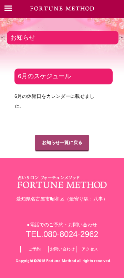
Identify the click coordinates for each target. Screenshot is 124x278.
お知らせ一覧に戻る (62, 142)
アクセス (90, 249)
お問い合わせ (62, 249)
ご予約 (34, 249)
